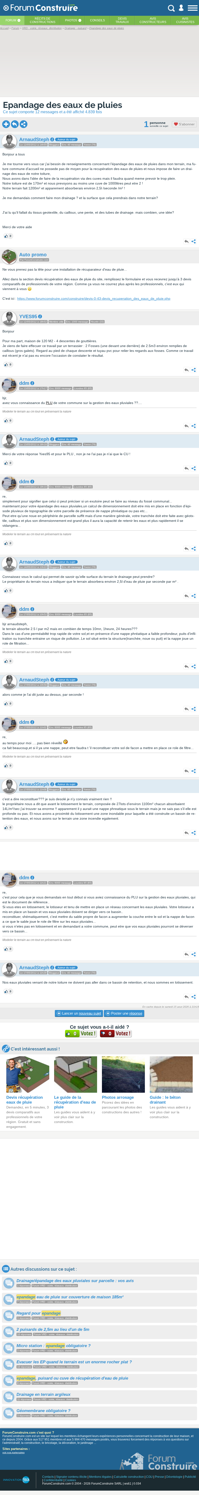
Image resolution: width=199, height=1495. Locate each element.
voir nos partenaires (13, 1452)
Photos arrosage (118, 1097)
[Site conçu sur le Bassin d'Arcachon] (16, 1480)
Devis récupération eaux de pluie (24, 1100)
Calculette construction (129, 1477)
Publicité (190, 1477)
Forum (11, 20)
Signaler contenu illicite (71, 1477)
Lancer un (81, 1013)
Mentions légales (100, 1477)
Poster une (126, 1013)
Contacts (48, 1477)
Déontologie (174, 1477)
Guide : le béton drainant (165, 1100)
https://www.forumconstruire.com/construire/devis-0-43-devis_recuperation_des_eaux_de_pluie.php (93, 298)
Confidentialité (53, 1480)
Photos (71, 20)
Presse (159, 1477)
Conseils (97, 20)
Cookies (70, 1480)
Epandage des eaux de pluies (62, 105)
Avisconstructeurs (153, 20)
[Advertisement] (99, 856)
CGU (149, 1477)
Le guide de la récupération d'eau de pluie (75, 1102)
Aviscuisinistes (185, 20)
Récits (42, 20)
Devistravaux (122, 20)
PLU (49, 403)
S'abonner (186, 124)
